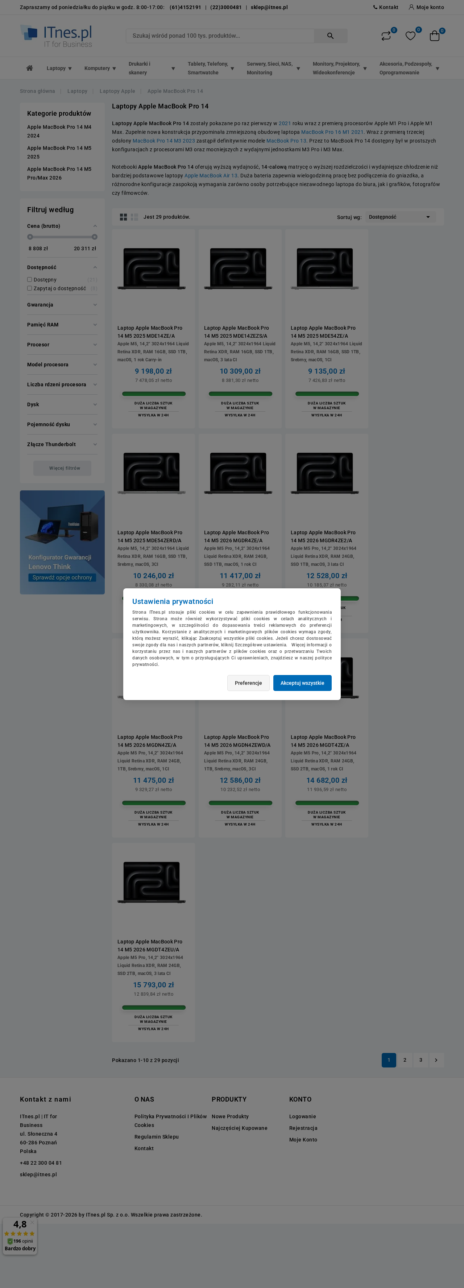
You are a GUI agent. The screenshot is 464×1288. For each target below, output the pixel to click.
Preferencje (248, 683)
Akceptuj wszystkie (302, 683)
